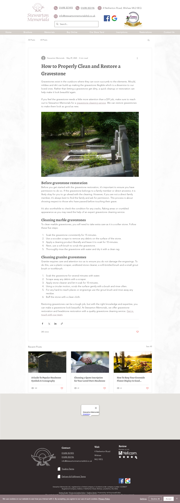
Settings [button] (143, 498)
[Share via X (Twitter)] (49, 323)
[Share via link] (62, 323)
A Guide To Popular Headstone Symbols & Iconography (46, 379)
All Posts (31, 40)
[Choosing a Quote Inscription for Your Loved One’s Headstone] (90, 362)
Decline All (155, 498)
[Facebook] (107, 18)
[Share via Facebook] (42, 323)
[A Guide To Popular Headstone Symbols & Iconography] (47, 362)
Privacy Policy (104, 498)
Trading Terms (92, 493)
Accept (168, 498)
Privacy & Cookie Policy (77, 493)
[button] (148, 40)
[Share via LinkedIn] (55, 323)
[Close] (176, 499)
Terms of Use (63, 493)
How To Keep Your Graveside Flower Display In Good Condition (131, 379)
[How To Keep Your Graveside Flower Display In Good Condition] (133, 362)
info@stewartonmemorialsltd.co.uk (77, 461)
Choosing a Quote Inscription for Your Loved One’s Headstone (89, 379)
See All (149, 346)
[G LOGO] (114, 18)
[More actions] (137, 58)
